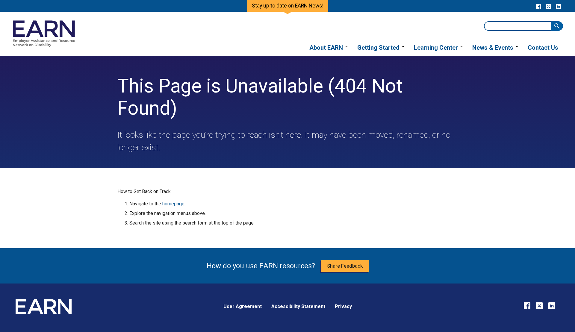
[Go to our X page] (548, 6)
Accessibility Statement (298, 306)
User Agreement (242, 306)
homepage (173, 204)
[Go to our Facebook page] (538, 6)
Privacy (343, 306)
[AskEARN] (43, 45)
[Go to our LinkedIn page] (558, 6)
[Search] (557, 26)
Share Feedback (345, 266)
